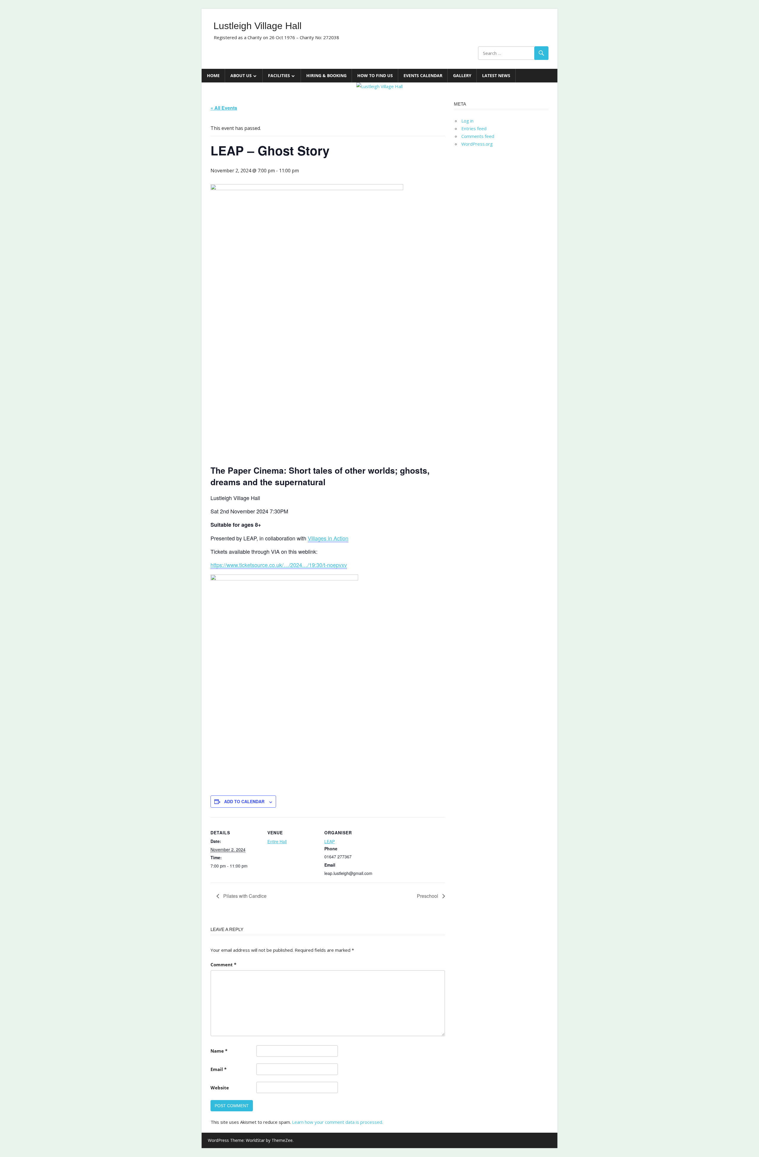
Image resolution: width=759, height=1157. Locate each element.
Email (219, 1069)
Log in (467, 121)
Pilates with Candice (244, 895)
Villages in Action (328, 538)
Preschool (428, 895)
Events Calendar (423, 75)
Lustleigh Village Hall (257, 25)
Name (219, 1051)
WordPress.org (477, 144)
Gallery (462, 75)
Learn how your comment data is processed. (337, 1122)
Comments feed (477, 136)
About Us (241, 75)
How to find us (375, 75)
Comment (223, 964)
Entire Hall (277, 841)
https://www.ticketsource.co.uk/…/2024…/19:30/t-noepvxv (279, 565)
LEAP (329, 841)
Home (213, 75)
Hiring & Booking (326, 75)
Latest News (496, 75)
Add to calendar (244, 801)
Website (220, 1088)
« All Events (224, 107)
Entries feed (474, 128)
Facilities (279, 75)
